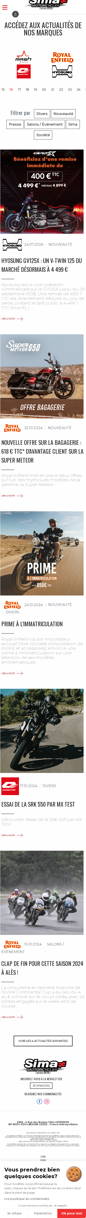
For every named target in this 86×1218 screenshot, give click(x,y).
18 (27, 89)
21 (52, 89)
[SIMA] (43, 1066)
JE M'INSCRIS (41, 1085)
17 (19, 89)
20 (44, 89)
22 (61, 89)
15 (3, 89)
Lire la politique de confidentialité (26, 1198)
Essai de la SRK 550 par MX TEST (38, 804)
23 (70, 89)
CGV (43, 1157)
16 (11, 89)
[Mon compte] (15, 14)
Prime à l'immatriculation (32, 623)
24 (79, 89)
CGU (43, 1160)
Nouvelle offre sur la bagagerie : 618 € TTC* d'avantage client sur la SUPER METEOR (42, 451)
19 (35, 89)
